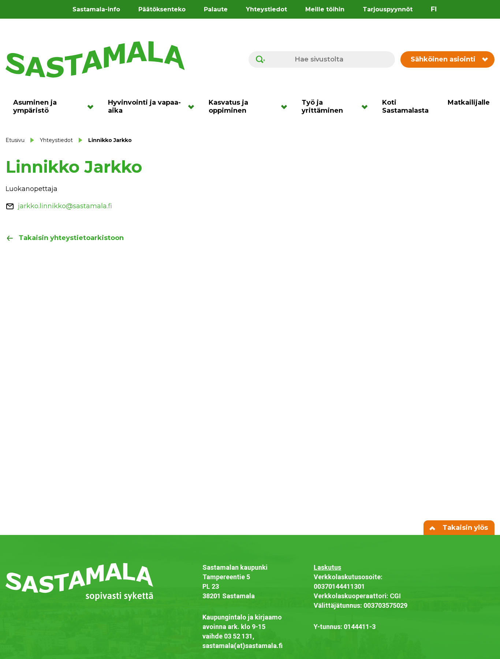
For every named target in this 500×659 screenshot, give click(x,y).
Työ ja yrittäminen (322, 106)
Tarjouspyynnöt (388, 9)
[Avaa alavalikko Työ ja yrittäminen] (366, 106)
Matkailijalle (469, 102)
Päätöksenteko (162, 9)
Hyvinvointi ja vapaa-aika (144, 106)
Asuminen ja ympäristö (35, 106)
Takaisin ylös (464, 528)
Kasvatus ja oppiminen (228, 106)
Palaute (216, 9)
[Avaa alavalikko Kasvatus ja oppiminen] (286, 106)
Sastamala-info (96, 9)
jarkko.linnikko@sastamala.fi (65, 206)
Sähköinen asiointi (443, 59)
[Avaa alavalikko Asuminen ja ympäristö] (92, 106)
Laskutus (327, 567)
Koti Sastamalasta (405, 106)
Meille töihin (324, 9)
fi (434, 9)
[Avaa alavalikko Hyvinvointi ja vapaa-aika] (193, 106)
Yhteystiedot (266, 9)
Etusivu (15, 140)
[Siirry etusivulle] (95, 59)
